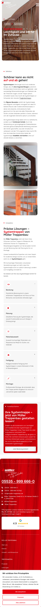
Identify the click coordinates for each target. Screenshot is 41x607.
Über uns (4, 545)
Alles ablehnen (20, 603)
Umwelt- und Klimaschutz (10, 552)
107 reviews (20, 526)
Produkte (4, 564)
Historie (4, 549)
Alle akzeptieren (20, 592)
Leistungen (5, 568)
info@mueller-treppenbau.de (14, 493)
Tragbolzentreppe (25, 98)
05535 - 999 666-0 (18, 481)
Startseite (7, 24)
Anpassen (20, 597)
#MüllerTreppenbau (10, 501)
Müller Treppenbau (11, 504)
